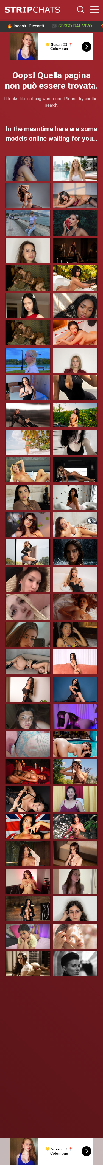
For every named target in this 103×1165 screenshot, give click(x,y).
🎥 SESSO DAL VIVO (72, 26)
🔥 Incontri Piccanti (25, 26)
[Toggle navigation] (94, 9)
